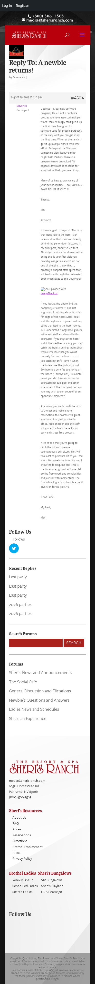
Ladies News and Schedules (34, 709)
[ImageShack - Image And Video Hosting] (43, 289)
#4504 (77, 98)
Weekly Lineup (22, 879)
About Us (19, 817)
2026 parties (20, 604)
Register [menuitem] (22, 5)
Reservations (21, 834)
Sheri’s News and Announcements (40, 672)
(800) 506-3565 (20, 796)
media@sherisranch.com (27, 780)
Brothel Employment (27, 846)
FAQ (15, 823)
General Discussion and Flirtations (40, 691)
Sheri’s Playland (52, 885)
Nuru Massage (51, 891)
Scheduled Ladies (25, 885)
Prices (16, 829)
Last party (18, 576)
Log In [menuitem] (7, 5)
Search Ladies (22, 891)
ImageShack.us (49, 293)
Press (16, 852)
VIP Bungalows (51, 879)
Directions (19, 840)
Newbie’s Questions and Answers (39, 700)
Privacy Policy (22, 858)
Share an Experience (27, 718)
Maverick (19, 76)
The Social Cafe (23, 681)
